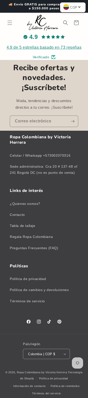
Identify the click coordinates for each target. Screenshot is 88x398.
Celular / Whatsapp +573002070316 (40, 155)
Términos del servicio (46, 393)
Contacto (17, 215)
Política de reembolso (65, 386)
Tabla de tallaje (22, 226)
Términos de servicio (27, 301)
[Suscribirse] (72, 121)
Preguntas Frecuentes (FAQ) (34, 248)
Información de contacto (29, 386)
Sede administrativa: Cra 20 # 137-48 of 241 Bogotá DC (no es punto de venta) (43, 169)
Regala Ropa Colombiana (31, 237)
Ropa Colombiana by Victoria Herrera (42, 372)
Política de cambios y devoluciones (39, 290)
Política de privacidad (28, 279)
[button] (9, 22)
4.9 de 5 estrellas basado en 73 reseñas (44, 47)
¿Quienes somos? (25, 204)
